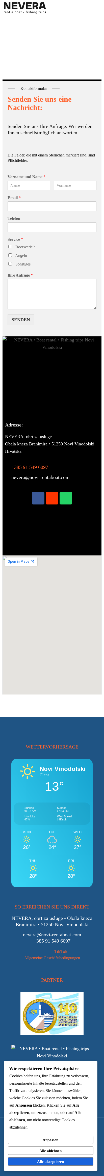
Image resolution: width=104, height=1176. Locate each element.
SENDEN (21, 319)
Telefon (14, 218)
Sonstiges (23, 264)
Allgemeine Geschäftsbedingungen (52, 958)
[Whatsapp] (66, 498)
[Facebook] (38, 498)
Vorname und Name (26, 177)
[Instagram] (52, 498)
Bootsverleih (25, 247)
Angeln (21, 255)
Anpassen (50, 1140)
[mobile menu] (97, 7)
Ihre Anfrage (20, 275)
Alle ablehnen (50, 1151)
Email (14, 198)
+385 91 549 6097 (29, 467)
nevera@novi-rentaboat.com (40, 477)
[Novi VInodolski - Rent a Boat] (25, 7)
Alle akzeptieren (50, 1162)
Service (15, 239)
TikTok (60, 951)
